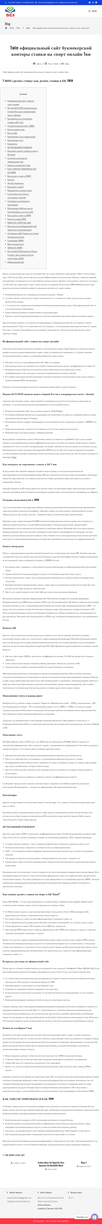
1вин (14, 457)
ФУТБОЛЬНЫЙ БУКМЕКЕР (19, 147)
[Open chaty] (94, 1217)
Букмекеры (12, 144)
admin (39, 64)
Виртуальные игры (15, 244)
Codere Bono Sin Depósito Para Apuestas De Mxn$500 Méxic (51, 1164)
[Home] (6, 28)
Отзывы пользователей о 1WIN (20, 126)
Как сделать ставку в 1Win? (19, 176)
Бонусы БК (12, 133)
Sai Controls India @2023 (57, 1221)
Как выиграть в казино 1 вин (19, 190)
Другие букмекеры (15, 183)
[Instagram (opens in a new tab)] (93, 2)
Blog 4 (83, 1162)
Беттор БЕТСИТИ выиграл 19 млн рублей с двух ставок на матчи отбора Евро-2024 (22, 255)
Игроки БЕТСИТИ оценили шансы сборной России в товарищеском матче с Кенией (22, 111)
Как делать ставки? (15, 187)
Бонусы (10, 179)
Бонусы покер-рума (16, 129)
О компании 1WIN (15, 240)
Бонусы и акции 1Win (16, 219)
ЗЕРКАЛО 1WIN (14, 247)
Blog (67, 64)
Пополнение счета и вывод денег (21, 136)
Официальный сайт (15, 262)
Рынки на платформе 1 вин (18, 165)
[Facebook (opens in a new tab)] (89, 2)
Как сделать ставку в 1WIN (19, 215)
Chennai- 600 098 (54, 1208)
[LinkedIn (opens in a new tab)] (96, 2)
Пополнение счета (15, 140)
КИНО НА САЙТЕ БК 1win (19, 222)
